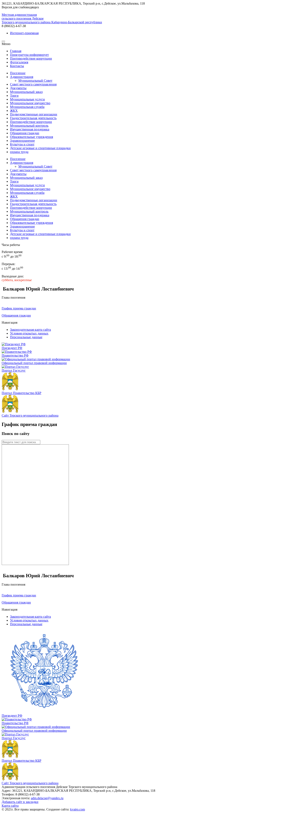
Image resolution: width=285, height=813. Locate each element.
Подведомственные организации (33, 114)
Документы (18, 88)
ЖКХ (14, 110)
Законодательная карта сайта (30, 329)
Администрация (21, 77)
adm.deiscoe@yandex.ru (47, 798)
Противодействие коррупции (31, 122)
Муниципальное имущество (30, 103)
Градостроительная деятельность (33, 118)
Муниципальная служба (27, 107)
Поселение (17, 73)
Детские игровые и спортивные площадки (40, 148)
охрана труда (19, 152)
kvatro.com (77, 809)
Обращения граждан (24, 133)
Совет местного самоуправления (33, 84)
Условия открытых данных (29, 333)
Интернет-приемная (24, 33)
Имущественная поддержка (29, 129)
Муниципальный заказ (26, 92)
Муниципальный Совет (35, 80)
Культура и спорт (22, 144)
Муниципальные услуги (27, 99)
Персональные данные (26, 337)
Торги (14, 95)
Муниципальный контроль (29, 125)
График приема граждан (19, 308)
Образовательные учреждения (31, 137)
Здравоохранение (22, 140)
